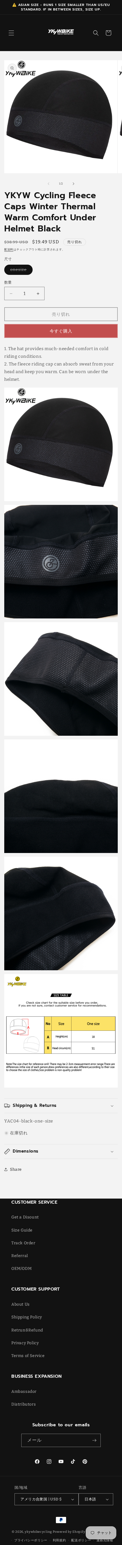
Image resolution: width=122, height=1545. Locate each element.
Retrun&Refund (27, 1330)
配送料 (8, 249)
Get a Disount (25, 1217)
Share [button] (16, 1169)
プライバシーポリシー (30, 1540)
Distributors (23, 1404)
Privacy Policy (25, 1343)
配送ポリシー (81, 1540)
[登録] (94, 1440)
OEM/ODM (21, 1268)
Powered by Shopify (69, 1531)
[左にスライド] (48, 183)
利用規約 (59, 1540)
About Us (20, 1304)
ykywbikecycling (38, 1531)
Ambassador (24, 1391)
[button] (11, 33)
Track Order (23, 1243)
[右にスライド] (73, 183)
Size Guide (22, 1230)
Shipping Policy (26, 1317)
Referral (19, 1255)
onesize (20, 271)
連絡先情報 (104, 1540)
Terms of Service (28, 1355)
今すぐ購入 (61, 331)
